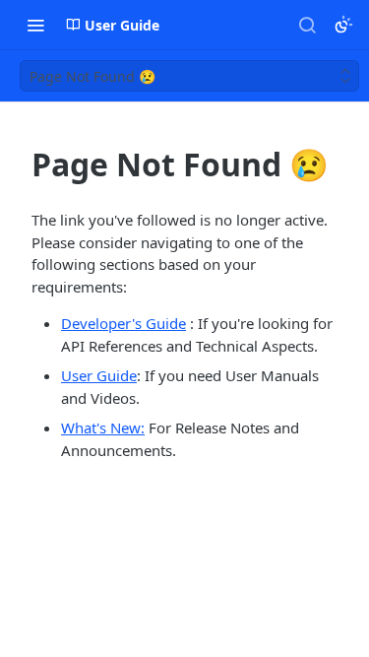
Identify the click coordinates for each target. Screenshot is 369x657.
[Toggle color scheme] (343, 24)
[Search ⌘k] (307, 24)
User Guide (99, 375)
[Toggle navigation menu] (35, 24)
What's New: (103, 427)
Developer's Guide (123, 323)
